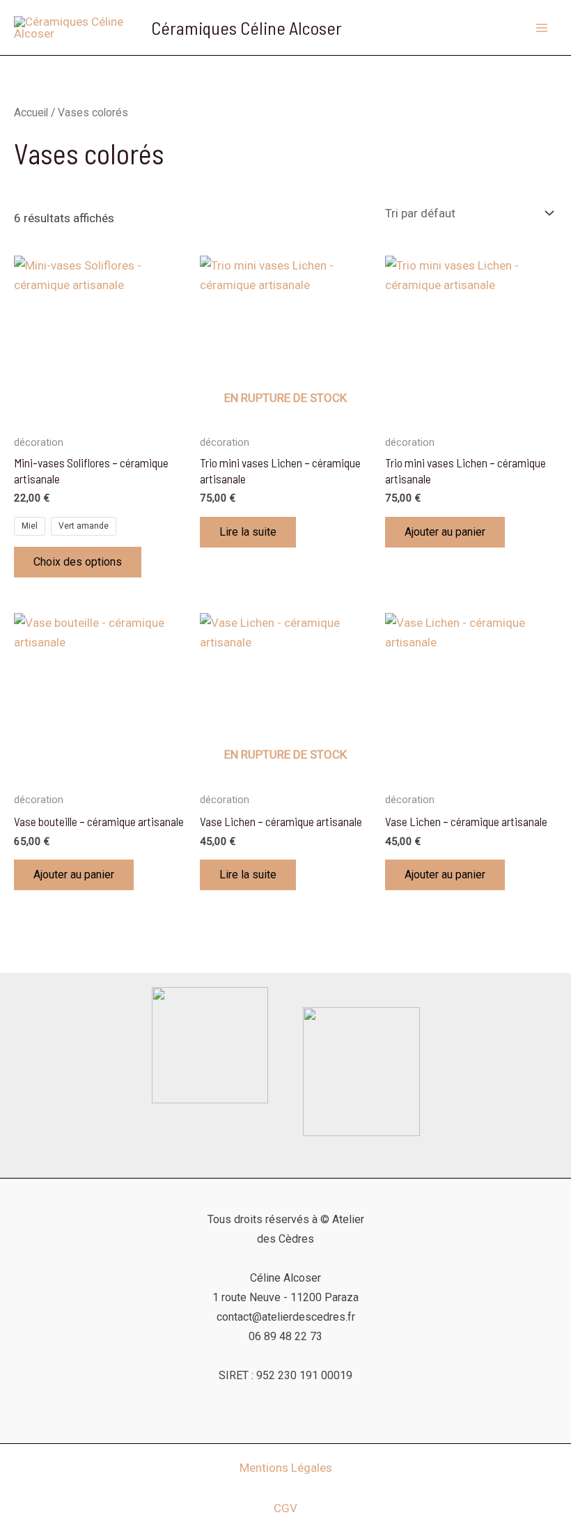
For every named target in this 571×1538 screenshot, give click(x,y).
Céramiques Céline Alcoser (246, 27)
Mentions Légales (286, 1468)
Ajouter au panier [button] (445, 531)
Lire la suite (247, 531)
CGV (285, 1508)
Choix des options (77, 561)
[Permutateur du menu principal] (541, 28)
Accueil (31, 112)
